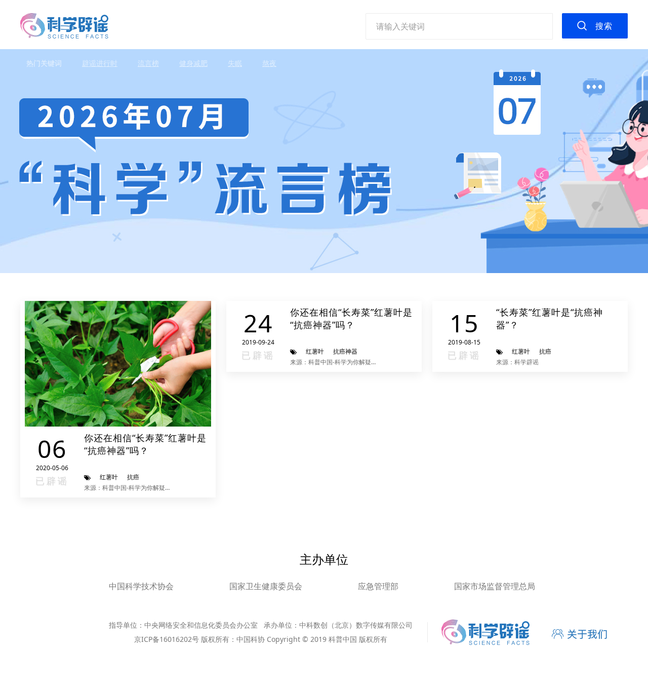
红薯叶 (109, 477)
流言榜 (148, 63)
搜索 (604, 25)
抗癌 (133, 477)
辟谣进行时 (99, 63)
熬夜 (269, 63)
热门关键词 (44, 63)
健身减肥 (193, 63)
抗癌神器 (345, 351)
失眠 (235, 63)
